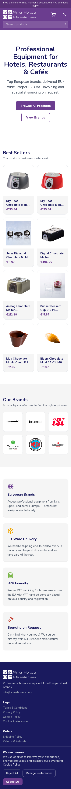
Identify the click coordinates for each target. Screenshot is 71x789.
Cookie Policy (11, 716)
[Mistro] (35, 445)
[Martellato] (13, 445)
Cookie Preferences (16, 721)
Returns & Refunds (14, 741)
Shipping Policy (12, 736)
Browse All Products (35, 106)
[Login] (64, 14)
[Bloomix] (13, 422)
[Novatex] (58, 445)
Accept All (13, 781)
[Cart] (53, 14)
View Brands (35, 117)
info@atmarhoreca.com (17, 692)
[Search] (64, 24)
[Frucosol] (35, 422)
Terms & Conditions (15, 707)
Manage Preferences (39, 773)
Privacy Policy (12, 712)
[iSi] (58, 422)
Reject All (12, 773)
